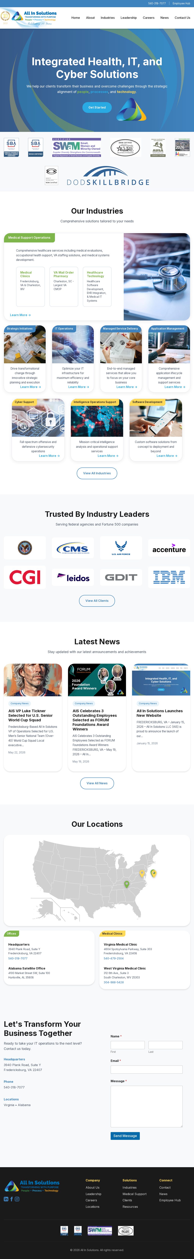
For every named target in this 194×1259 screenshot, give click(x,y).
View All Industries (97, 473)
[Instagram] (17, 1200)
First (113, 1051)
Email (116, 1061)
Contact (165, 1187)
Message (119, 1081)
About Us (92, 1187)
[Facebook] (12, 1200)
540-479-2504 (114, 958)
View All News (97, 783)
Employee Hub (181, 3)
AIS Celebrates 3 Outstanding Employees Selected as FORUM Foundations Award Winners (95, 720)
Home (75, 18)
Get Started (97, 107)
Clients (127, 1200)
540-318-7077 (157, 3)
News (164, 18)
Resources (130, 1207)
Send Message (125, 1136)
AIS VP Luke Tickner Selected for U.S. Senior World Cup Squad (30, 715)
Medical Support (134, 1194)
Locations (92, 1207)
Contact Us (182, 18)
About (90, 18)
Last (151, 1051)
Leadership (129, 18)
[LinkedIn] (6, 1200)
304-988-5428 (114, 982)
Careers (148, 18)
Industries (108, 18)
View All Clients (97, 601)
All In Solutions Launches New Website (160, 713)
